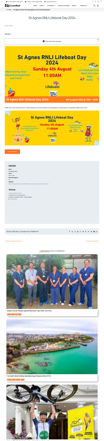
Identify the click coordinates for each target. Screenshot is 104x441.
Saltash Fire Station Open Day (14, 241)
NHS (16, 314)
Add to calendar (12, 151)
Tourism (18, 379)
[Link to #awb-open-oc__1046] (94, 5)
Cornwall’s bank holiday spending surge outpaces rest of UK (29, 376)
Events (10, 26)
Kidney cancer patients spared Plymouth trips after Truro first (29, 311)
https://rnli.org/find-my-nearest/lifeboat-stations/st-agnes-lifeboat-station (29, 184)
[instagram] (98, 1)
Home (6, 26)
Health (9, 314)
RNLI (10, 179)
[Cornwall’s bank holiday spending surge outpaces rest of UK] (52, 321)
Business (9, 379)
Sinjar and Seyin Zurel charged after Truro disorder (28, 10)
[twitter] (95, 1)
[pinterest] (101, 1)
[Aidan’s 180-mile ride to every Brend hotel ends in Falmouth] (52, 386)
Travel (22, 379)
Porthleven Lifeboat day (92, 241)
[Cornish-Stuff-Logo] (13, 5)
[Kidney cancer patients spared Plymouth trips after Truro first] (52, 255)
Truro (19, 314)
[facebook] (92, 1)
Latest (12, 314)
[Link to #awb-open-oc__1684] (97, 5)
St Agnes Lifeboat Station (15, 193)
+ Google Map (13, 199)
